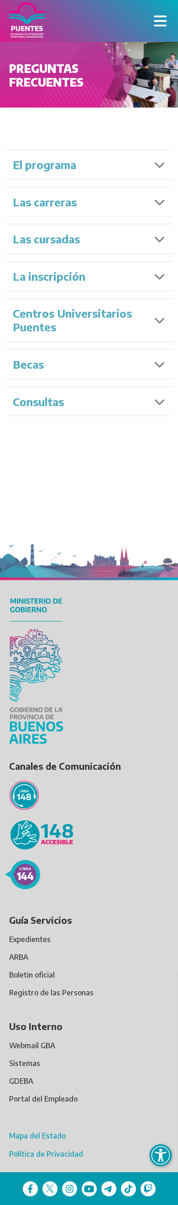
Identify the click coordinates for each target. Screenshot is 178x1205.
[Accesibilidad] (161, 1155)
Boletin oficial (32, 974)
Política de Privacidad (46, 1154)
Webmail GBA (32, 1045)
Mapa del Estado (37, 1135)
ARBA (18, 957)
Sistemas (24, 1063)
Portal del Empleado (43, 1098)
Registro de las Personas (51, 992)
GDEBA (21, 1081)
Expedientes (30, 939)
